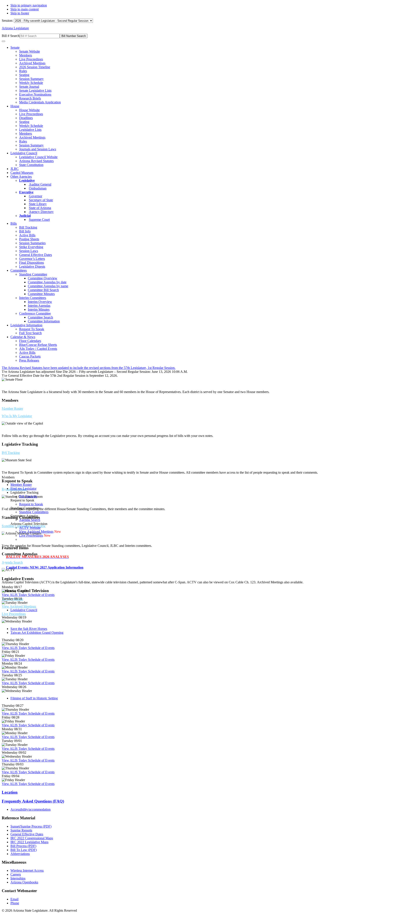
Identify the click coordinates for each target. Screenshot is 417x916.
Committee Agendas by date (47, 282)
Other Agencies (21, 176)
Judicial (25, 215)
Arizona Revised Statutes (36, 161)
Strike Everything (31, 247)
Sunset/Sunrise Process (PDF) (30, 826)
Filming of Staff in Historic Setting (34, 698)
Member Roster (12, 408)
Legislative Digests (32, 266)
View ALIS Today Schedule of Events (28, 595)
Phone (14, 903)
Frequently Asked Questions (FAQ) (33, 801)
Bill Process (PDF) (23, 846)
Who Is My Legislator (17, 416)
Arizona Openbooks (24, 882)
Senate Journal (29, 86)
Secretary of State (41, 200)
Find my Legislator (23, 488)
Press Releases (29, 360)
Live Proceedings (31, 59)
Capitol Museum (21, 172)
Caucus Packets (30, 356)
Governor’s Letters (32, 259)
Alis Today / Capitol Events (38, 348)
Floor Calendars (30, 341)
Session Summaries (32, 243)
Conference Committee (35, 313)
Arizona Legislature (15, 28)
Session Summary (31, 79)
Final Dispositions (31, 262)
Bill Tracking (28, 227)
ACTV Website (30, 527)
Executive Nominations (35, 94)
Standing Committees (33, 512)
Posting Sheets (29, 239)
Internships (17, 878)
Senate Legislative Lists (35, 90)
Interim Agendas (39, 305)
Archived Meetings (32, 63)
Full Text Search (30, 333)
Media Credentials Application (40, 102)
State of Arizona (40, 208)
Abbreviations (20, 854)
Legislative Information (26, 325)
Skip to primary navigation (28, 5)
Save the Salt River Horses (28, 629)
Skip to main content (24, 9)
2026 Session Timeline (34, 67)
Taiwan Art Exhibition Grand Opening (36, 632)
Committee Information (44, 321)
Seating (24, 75)
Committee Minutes (41, 294)
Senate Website (29, 51)
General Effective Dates (35, 255)
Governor (35, 196)
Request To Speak (31, 329)
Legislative (27, 180)
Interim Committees (32, 298)
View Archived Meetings (19, 606)
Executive (26, 192)
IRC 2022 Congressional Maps (31, 838)
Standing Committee (33, 274)
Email (14, 899)
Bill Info (25, 231)
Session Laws (28, 251)
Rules (23, 71)
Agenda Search (12, 562)
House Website (29, 110)
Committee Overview (42, 278)
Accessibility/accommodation (30, 809)
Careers (15, 874)
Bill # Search (11, 36)
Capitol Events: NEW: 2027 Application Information (44, 567)
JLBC (14, 169)
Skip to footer (19, 13)
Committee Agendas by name (48, 286)
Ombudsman (37, 188)
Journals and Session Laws (37, 149)
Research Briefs (30, 98)
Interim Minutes (39, 309)
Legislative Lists (30, 129)
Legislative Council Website (38, 157)
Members (25, 55)
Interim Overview (40, 302)
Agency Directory (41, 212)
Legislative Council (23, 153)
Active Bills (27, 235)
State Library (38, 204)
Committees (18, 270)
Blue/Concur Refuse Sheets (38, 345)
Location (10, 792)
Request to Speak (31, 504)
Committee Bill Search (43, 290)
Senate (15, 47)
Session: (8, 20)
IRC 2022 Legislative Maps (29, 842)
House (14, 106)
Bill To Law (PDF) (23, 850)
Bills (13, 223)
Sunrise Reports (21, 830)
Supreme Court (39, 219)
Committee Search (40, 317)
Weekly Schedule (31, 83)
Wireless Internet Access (27, 870)
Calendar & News (22, 337)
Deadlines (26, 118)
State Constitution (31, 165)
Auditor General (40, 184)
